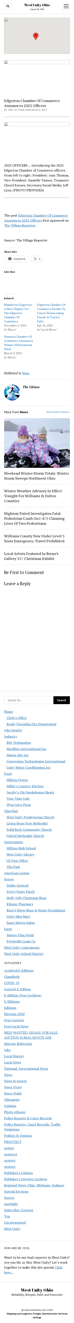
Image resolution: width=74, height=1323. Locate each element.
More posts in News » (58, 411)
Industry (10, 736)
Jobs (7, 1050)
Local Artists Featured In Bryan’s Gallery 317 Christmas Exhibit (31, 556)
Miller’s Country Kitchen (25, 786)
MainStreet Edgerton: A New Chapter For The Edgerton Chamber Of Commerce (18, 313)
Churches (11, 811)
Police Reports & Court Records (28, 1118)
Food (8, 773)
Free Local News (16, 1026)
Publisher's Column (18, 1173)
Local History (14, 1056)
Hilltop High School (21, 848)
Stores (9, 879)
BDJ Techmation (19, 742)
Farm (8, 929)
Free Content (14, 1020)
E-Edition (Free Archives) (22, 995)
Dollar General (17, 885)
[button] (35, 36)
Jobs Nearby (13, 730)
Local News (12, 1062)
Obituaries (12, 1099)
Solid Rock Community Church (29, 829)
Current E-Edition (17, 989)
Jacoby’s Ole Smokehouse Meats (30, 792)
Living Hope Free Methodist (27, 823)
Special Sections (16, 1191)
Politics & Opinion (18, 1135)
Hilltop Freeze (17, 780)
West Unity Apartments (21, 947)
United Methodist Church (25, 835)
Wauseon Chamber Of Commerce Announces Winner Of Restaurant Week (18, 343)
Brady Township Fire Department (32, 724)
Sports (9, 1197)
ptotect (10, 1166)
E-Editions (12, 1001)
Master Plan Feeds (20, 935)
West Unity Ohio (37, 5)
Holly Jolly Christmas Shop (26, 898)
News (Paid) (13, 1093)
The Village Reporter (19, 225)
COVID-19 (11, 983)
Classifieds (12, 976)
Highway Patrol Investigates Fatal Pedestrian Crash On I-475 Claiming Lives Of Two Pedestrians (34, 518)
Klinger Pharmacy (20, 904)
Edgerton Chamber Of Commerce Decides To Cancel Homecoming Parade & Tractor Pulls (51, 313)
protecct (10, 1154)
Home (8, 711)
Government (13, 842)
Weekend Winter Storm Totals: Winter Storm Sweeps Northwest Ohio (36, 476)
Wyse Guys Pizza (19, 804)
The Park (13, 866)
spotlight (11, 1204)
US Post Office (17, 860)
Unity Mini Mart (18, 916)
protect (10, 1160)
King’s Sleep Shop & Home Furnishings (36, 910)
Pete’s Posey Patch (21, 891)
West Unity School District (23, 953)
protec (9, 1148)
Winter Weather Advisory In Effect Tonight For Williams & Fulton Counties (33, 495)
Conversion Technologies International (36, 761)
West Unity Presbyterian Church (30, 817)
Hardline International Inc (26, 749)
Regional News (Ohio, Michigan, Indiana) (34, 1185)
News (8, 1074)
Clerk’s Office (17, 718)
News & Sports (15, 1081)
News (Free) (13, 1087)
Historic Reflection (18, 1043)
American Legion (16, 873)
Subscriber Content (18, 1210)
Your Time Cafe (18, 798)
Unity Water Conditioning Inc (29, 767)
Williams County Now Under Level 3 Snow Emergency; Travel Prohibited (34, 538)
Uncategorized (15, 1222)
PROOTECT (13, 1141)
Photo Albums (14, 1112)
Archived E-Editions (19, 970)
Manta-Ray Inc (18, 755)
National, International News (26, 1068)
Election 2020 (14, 1014)
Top (7, 1216)
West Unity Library (20, 854)
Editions (10, 1007)
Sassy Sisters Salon (21, 922)
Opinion (10, 1105)
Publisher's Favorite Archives (25, 1179)
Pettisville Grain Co (21, 941)
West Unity (12, 1228)
